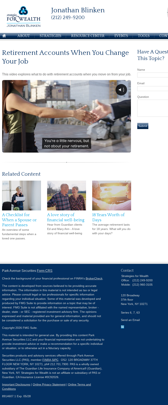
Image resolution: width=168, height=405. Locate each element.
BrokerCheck (94, 278)
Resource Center (87, 36)
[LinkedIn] (122, 327)
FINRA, (47, 359)
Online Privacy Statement (49, 384)
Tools (144, 36)
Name (141, 69)
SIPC (55, 359)
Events (121, 36)
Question (143, 96)
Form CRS (44, 270)
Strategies (50, 36)
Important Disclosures (16, 384)
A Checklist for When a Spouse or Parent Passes (19, 220)
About (23, 36)
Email (140, 83)
